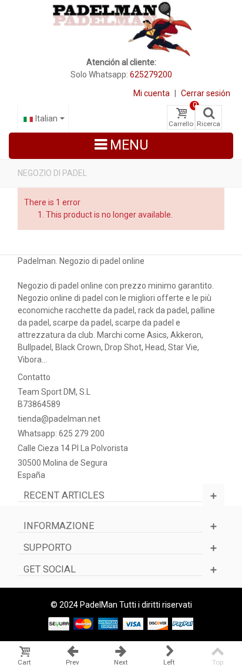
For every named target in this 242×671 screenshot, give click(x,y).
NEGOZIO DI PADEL (52, 173)
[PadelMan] (121, 28)
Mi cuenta (151, 93)
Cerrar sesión (205, 93)
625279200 (151, 74)
